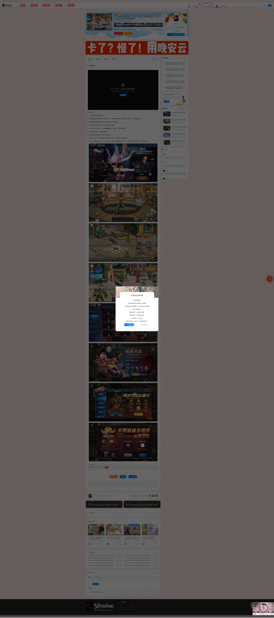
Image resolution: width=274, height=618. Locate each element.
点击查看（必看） (140, 312)
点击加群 (129, 324)
